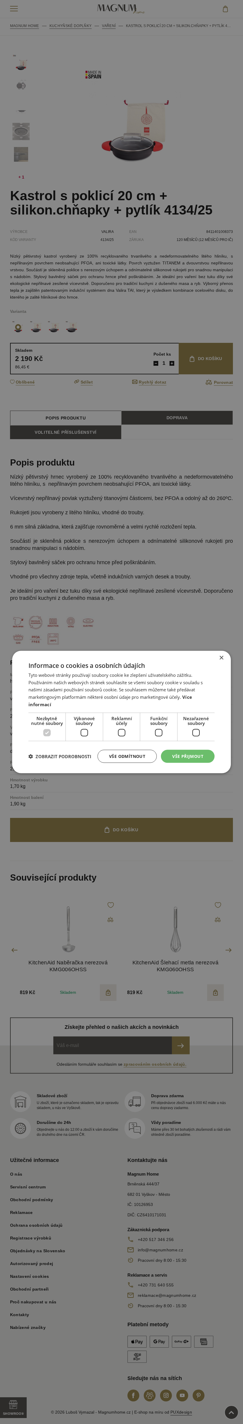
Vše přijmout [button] (187, 756)
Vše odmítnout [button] (127, 756)
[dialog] (121, 712)
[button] (59, 756)
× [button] (221, 657)
